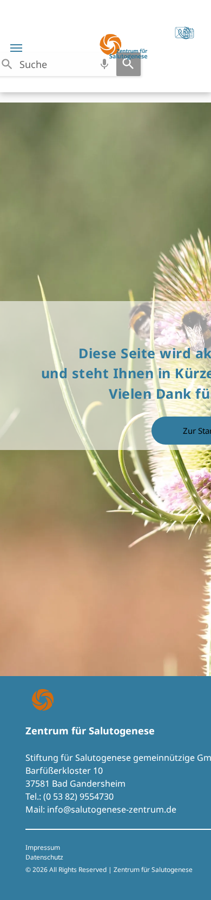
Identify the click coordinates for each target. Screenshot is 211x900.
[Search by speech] (104, 64)
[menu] (16, 48)
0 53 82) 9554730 (80, 796)
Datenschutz (44, 857)
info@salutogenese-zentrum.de (111, 809)
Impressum (42, 847)
